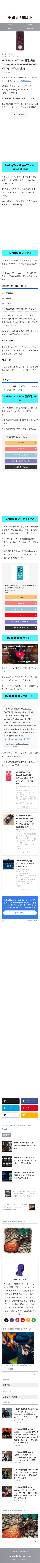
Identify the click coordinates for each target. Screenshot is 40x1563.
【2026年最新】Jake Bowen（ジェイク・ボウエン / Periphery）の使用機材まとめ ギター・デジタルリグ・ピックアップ (26, 1414)
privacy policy (24, 1551)
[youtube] (23, 1320)
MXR (5, 1129)
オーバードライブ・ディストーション (21, 1125)
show (23, 114)
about (10, 28)
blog (10, 25)
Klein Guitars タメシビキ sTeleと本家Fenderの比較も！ (25, 1145)
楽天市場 (21, 449)
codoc (35, 920)
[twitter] (6, 1320)
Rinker (13, 590)
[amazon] (28, 1320)
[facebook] (12, 1320)
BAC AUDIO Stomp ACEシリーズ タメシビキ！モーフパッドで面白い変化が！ (25, 1160)
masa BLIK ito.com (20, 1556)
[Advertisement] (20, 140)
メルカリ (21, 615)
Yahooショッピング (21, 455)
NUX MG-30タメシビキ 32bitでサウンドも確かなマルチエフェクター (24, 1175)
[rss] (33, 1320)
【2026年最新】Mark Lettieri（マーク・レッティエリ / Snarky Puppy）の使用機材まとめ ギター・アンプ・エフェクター (25, 1492)
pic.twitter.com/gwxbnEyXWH (17, 739)
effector (6, 1125)
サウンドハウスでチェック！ (21, 461)
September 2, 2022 (11, 746)
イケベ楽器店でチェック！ (21, 467)
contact (14, 1551)
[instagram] (17, 1320)
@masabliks (26, 81)
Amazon (21, 442)
